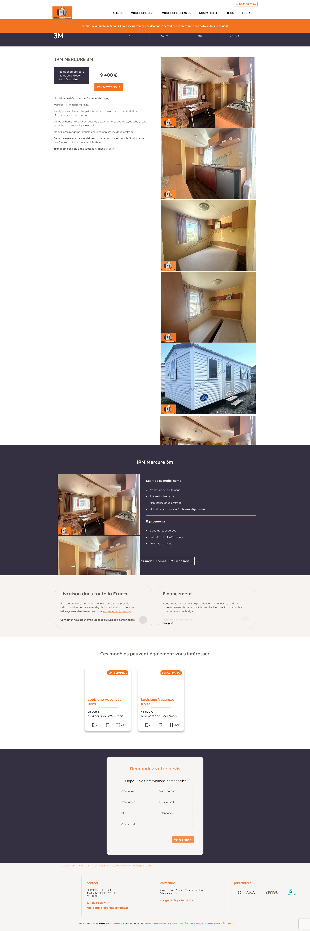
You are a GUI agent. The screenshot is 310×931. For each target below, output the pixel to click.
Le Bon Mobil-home (72, 865)
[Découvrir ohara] (246, 892)
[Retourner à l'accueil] (62, 12)
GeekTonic (115, 923)
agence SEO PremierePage (158, 923)
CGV (229, 923)
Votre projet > (182, 839)
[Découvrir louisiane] (291, 893)
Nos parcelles (209, 13)
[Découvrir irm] (272, 892)
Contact (248, 13)
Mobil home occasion (176, 13)
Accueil (118, 13)
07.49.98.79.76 (101, 903)
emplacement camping (117, 611)
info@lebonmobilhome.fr (112, 907)
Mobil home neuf (142, 13)
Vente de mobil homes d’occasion (108, 865)
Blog (230, 13)
